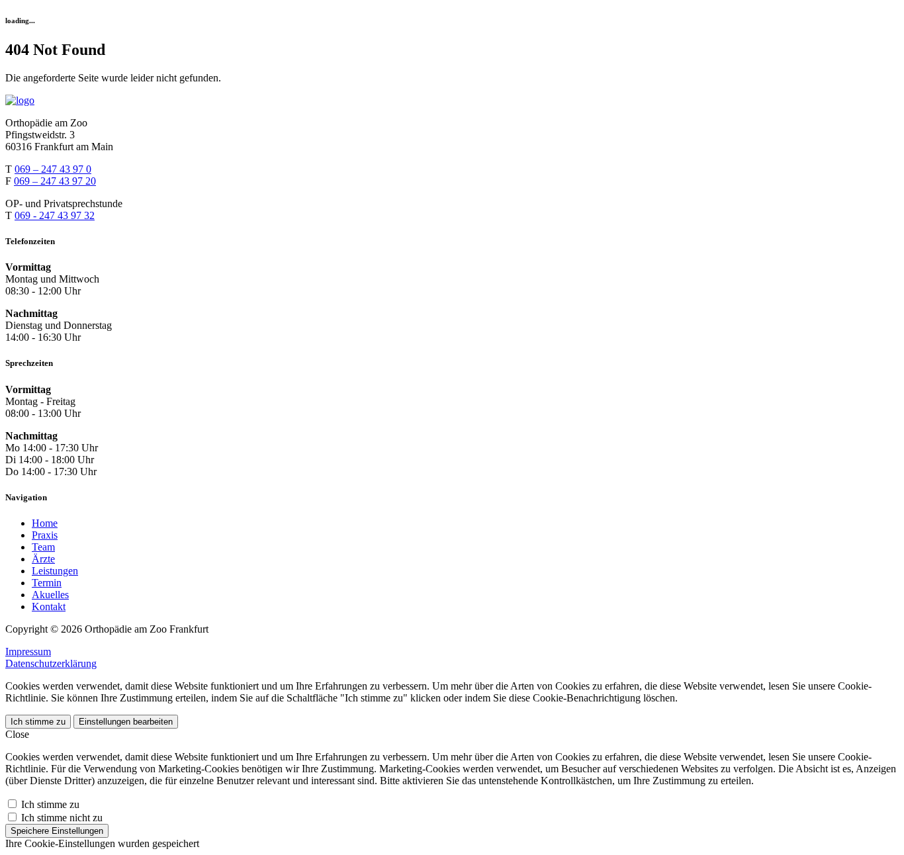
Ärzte (43, 558)
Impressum (28, 651)
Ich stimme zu (38, 722)
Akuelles (50, 594)
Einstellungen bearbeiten (126, 722)
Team (43, 547)
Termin (47, 582)
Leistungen (55, 570)
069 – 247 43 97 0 (53, 169)
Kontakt (49, 606)
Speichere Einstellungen (57, 831)
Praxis (45, 535)
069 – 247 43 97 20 (55, 181)
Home (45, 523)
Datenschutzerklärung (51, 663)
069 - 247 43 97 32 (55, 215)
